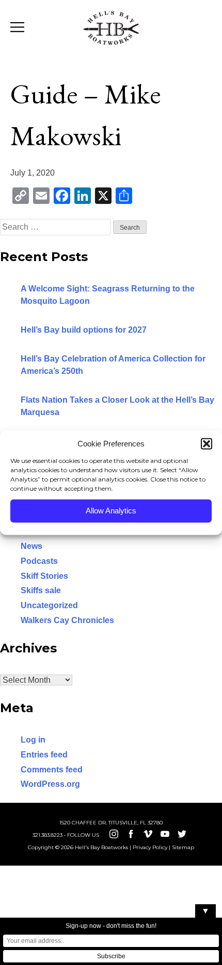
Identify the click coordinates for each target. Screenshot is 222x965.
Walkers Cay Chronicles (67, 620)
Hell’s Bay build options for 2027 (84, 329)
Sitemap (183, 847)
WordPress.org (50, 784)
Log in (33, 739)
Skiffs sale (41, 590)
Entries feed (44, 754)
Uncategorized (49, 605)
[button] (206, 444)
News (31, 546)
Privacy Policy (150, 847)
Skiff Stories (44, 576)
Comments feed (52, 769)
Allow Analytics (111, 510)
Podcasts (39, 561)
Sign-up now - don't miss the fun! (111, 925)
